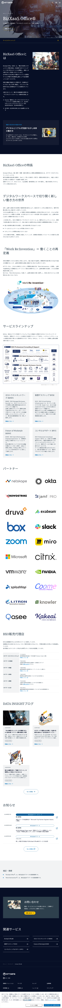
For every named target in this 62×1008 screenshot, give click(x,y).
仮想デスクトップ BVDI (10, 944)
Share (58, 6)
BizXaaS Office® (8, 939)
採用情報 (5, 988)
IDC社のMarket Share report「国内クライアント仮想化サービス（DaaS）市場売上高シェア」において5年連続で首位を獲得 (35, 831)
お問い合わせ (8, 28)
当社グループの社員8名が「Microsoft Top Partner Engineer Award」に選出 (35, 820)
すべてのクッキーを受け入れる (52, 1005)
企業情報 (49, 983)
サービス (20, 983)
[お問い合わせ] (56, 3)
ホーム (4, 13)
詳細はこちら (23, 657)
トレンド (34, 983)
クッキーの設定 (34, 1005)
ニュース (34, 988)
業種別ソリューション (8, 983)
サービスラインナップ (11, 41)
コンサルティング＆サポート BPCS (13, 949)
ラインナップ (10, 13)
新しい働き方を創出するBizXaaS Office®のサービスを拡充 (35, 841)
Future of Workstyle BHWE (41, 944)
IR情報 (19, 988)
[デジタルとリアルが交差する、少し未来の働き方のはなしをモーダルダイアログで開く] (49, 132)
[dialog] (31, 1000)
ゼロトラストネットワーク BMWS (43, 939)
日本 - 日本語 (7, 978)
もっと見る (30, 792)
